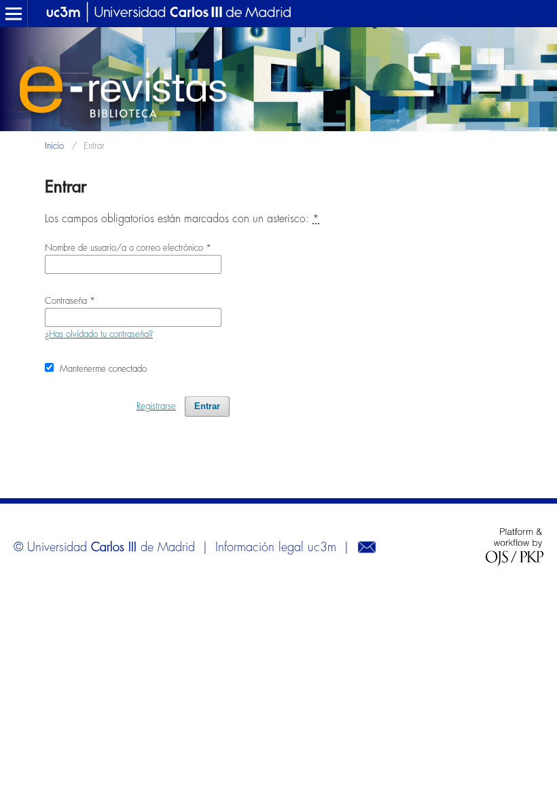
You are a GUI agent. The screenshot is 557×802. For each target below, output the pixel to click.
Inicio (54, 145)
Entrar (207, 406)
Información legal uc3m (275, 547)
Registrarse (156, 406)
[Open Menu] (13, 13)
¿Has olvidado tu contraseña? (99, 334)
